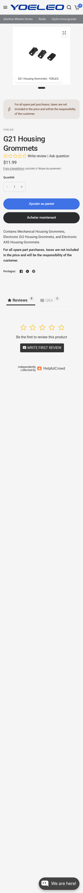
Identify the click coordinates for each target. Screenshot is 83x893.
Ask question (59, 156)
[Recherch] (69, 7)
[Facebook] (21, 271)
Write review (37, 156)
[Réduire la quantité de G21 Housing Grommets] (7, 187)
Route (42, 19)
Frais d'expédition (13, 168)
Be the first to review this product (41, 337)
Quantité (8, 177)
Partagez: (9, 271)
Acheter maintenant (41, 218)
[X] (27, 271)
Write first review (43, 348)
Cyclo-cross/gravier (64, 19)
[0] (76, 7)
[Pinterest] (33, 271)
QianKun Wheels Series (18, 19)
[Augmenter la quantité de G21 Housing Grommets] (21, 187)
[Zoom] (64, 33)
